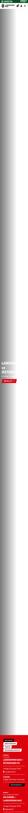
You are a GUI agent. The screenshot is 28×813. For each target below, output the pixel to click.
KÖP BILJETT (8, 381)
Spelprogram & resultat (12, 750)
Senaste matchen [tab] (10, 743)
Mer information (16, 785)
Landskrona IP (10, 772)
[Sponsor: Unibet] (23, 1)
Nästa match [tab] (9, 740)
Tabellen (7, 747)
